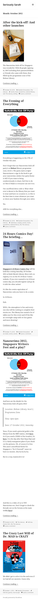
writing (15, 94)
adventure (14, 223)
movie (29, 223)
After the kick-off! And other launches (19, 23)
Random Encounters (24, 90)
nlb (21, 225)
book (6, 334)
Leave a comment (25, 94)
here (31, 434)
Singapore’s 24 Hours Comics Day (16, 269)
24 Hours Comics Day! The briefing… (18, 235)
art (4, 334)
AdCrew (30, 522)
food (16, 92)
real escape (16, 592)
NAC (8, 524)
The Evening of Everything (13, 102)
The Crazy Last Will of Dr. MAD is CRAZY (18, 534)
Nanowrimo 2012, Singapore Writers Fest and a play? (16, 344)
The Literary (9, 94)
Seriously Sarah (12, 4)
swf (4, 94)
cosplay (19, 223)
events (13, 92)
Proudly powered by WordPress (12, 597)
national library (30, 92)
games (10, 592)
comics (11, 334)
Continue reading (10, 83)
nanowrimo (21, 92)
